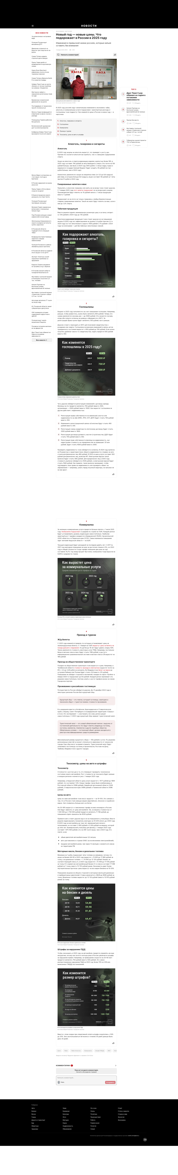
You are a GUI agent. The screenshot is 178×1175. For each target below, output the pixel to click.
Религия (93, 1126)
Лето (64, 1117)
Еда (33, 1123)
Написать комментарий (70, 55)
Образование (67, 1129)
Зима (64, 1108)
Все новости (42, 33)
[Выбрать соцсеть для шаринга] (115, 55)
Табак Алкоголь (76, 1050)
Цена (59, 1050)
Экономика (121, 1120)
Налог (116, 1050)
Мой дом (66, 1120)
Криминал (66, 1111)
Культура (66, 1114)
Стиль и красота (123, 1111)
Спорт (120, 1108)
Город (34, 1117)
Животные (35, 1126)
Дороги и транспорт (38, 1120)
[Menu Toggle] (32, 25)
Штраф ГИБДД (99, 1050)
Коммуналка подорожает (71, 532)
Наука (65, 1123)
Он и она (93, 1108)
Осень (92, 1111)
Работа (92, 1120)
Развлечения (94, 1123)
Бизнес (34, 1111)
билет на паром (104, 670)
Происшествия (95, 1117)
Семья (92, 1129)
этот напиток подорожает (83, 190)
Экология (121, 1117)
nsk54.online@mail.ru (133, 1135)
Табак (66, 1050)
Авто (33, 1108)
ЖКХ (109, 1050)
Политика (93, 1114)
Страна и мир (122, 1114)
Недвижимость (68, 1126)
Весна (34, 1114)
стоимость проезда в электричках (87, 668)
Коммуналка (88, 1050)
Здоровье (35, 1129)
